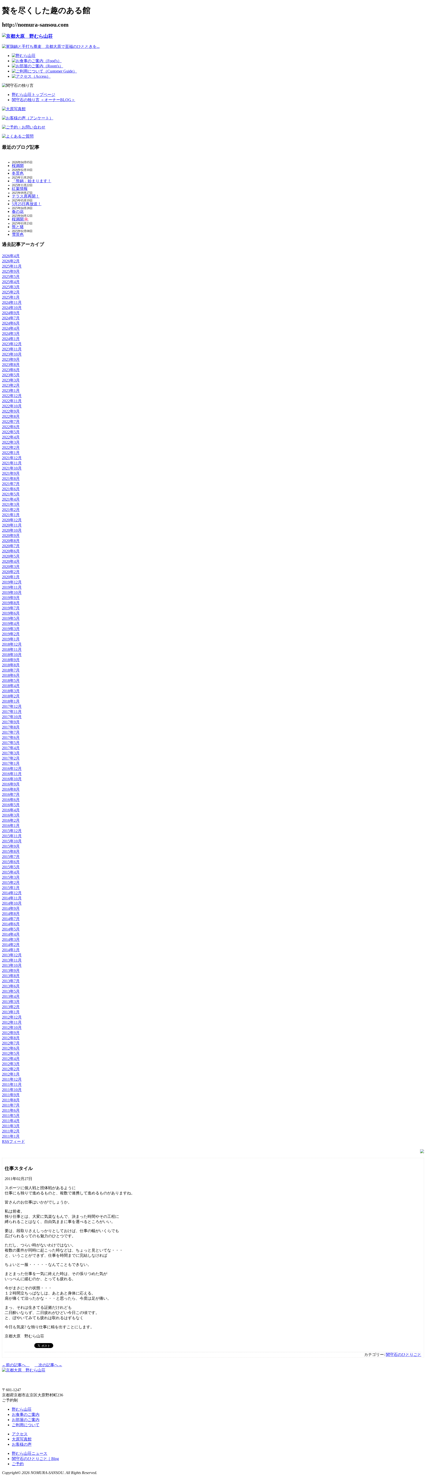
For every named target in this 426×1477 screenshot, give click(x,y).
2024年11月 (12, 302)
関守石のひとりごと (403, 1354)
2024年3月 (11, 333)
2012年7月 (11, 1043)
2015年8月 (11, 851)
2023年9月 (11, 359)
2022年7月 (11, 421)
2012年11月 (12, 1022)
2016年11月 (12, 774)
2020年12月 (12, 520)
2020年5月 (11, 556)
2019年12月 (12, 582)
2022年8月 (11, 416)
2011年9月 (11, 1095)
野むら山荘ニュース (29, 1453)
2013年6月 (11, 986)
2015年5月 (11, 867)
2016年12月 (12, 768)
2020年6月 (11, 551)
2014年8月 (11, 914)
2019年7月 (11, 608)
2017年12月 (12, 706)
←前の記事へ (16, 1365)
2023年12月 (12, 344)
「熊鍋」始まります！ (31, 181)
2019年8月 (11, 603)
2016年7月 (11, 794)
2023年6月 (11, 370)
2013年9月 (11, 970)
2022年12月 (12, 396)
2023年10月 (12, 354)
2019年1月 (11, 639)
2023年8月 (11, 365)
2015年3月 (11, 877)
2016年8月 (11, 789)
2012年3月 (11, 1064)
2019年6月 (11, 613)
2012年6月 (11, 1048)
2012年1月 (11, 1074)
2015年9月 (11, 846)
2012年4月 (11, 1059)
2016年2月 (11, 820)
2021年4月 (11, 499)
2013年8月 (11, 976)
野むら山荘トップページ (33, 94)
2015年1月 (11, 888)
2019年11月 (12, 587)
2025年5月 (11, 276)
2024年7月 (11, 318)
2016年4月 (11, 810)
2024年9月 (11, 313)
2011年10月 (12, 1090)
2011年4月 (11, 1121)
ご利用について (25, 1425)
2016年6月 (11, 800)
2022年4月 (11, 437)
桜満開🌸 (20, 219)
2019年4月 (11, 623)
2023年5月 (11, 375)
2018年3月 (11, 691)
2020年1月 (11, 577)
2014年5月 (11, 929)
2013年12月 (12, 955)
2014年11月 (12, 898)
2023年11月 (12, 349)
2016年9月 (11, 784)
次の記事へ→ (48, 1365)
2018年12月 (12, 644)
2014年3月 (11, 939)
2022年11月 (12, 401)
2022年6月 (11, 427)
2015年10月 (12, 841)
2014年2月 (11, 945)
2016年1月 (11, 825)
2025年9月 (11, 271)
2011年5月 (11, 1115)
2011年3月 (11, 1126)
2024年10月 (12, 308)
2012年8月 (11, 1038)
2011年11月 (12, 1084)
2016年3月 (11, 815)
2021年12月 (12, 458)
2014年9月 (11, 908)
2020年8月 (11, 541)
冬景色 (18, 173)
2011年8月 (11, 1100)
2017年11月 (12, 712)
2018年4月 (11, 686)
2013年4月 (11, 996)
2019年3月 (11, 629)
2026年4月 (11, 256)
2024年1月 (11, 339)
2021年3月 (11, 504)
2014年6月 (11, 924)
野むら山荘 (22, 1409)
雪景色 (18, 234)
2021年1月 (11, 515)
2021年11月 (12, 463)
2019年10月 (12, 592)
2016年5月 (11, 805)
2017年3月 (11, 753)
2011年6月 (11, 1110)
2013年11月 (12, 960)
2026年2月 (11, 261)
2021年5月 (11, 494)
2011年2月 (11, 1131)
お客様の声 (22, 1444)
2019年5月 (11, 618)
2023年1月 (11, 390)
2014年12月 (12, 893)
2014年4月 (11, 934)
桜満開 (18, 166)
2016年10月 (12, 779)
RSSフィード (13, 1141)
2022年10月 (12, 406)
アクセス (20, 1434)
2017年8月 (11, 727)
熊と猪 (18, 227)
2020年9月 (11, 535)
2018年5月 (11, 680)
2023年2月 (11, 385)
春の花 (18, 211)
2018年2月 (11, 696)
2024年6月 (11, 323)
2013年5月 (11, 991)
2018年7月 (11, 670)
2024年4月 (11, 328)
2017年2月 (11, 758)
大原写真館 (22, 1439)
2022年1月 (11, 453)
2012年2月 (11, 1069)
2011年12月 (12, 1079)
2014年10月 (12, 903)
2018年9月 (11, 660)
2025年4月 (11, 282)
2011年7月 (11, 1105)
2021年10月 (12, 468)
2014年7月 (11, 919)
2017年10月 (12, 717)
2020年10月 (12, 530)
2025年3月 (11, 287)
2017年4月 (11, 748)
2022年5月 (11, 432)
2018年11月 (12, 649)
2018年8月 (11, 665)
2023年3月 (11, 380)
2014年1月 (11, 950)
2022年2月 (11, 447)
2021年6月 (11, 489)
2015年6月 (11, 862)
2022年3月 (11, 442)
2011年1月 (11, 1136)
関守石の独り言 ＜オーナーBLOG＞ (43, 100)
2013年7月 (11, 981)
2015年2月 (11, 882)
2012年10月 (12, 1027)
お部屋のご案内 (25, 1420)
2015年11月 (12, 836)
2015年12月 (12, 831)
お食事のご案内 (25, 1414)
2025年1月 (11, 297)
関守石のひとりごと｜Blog (35, 1459)
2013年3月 (11, 1002)
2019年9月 (11, 598)
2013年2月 (11, 1007)
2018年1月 (11, 701)
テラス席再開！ (25, 196)
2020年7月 (11, 546)
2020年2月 (11, 572)
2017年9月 (11, 722)
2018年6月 (11, 675)
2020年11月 (12, 525)
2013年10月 (12, 965)
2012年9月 (11, 1033)
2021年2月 (11, 510)
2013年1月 (11, 1012)
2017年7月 (11, 732)
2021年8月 (11, 478)
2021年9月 (11, 473)
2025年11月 (12, 266)
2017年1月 (11, 763)
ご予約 (18, 1464)
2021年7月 (11, 484)
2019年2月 (11, 634)
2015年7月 (11, 857)
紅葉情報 (20, 188)
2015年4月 (11, 872)
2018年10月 (12, 655)
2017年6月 (11, 737)
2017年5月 (11, 743)
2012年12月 (12, 1017)
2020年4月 (11, 561)
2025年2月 (11, 292)
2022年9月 (11, 411)
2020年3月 (11, 567)
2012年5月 (11, 1053)
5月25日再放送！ (26, 204)
